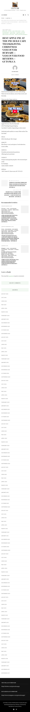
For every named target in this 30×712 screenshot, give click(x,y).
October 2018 (5, 633)
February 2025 (5, 358)
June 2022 (4, 474)
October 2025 (5, 330)
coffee (9, 31)
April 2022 (4, 481)
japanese (10, 253)
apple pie (4, 31)
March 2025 (4, 355)
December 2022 (5, 452)
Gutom (23, 32)
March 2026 (4, 312)
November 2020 (5, 543)
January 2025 (5, 362)
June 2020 (4, 561)
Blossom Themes (15, 704)
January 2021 (5, 535)
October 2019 (5, 590)
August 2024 (4, 380)
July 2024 (3, 384)
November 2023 (5, 413)
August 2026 (4, 294)
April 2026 (4, 308)
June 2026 (4, 301)
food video (12, 32)
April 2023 (4, 438)
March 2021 (4, 528)
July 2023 (3, 427)
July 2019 (3, 600)
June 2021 (4, 517)
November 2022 (5, 456)
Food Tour (4, 230)
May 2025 (3, 348)
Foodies (18, 32)
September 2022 (5, 463)
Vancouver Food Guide (8, 34)
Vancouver (12, 33)
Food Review (5, 32)
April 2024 (4, 395)
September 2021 (5, 507)
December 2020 (5, 539)
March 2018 (4, 658)
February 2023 (5, 445)
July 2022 (3, 470)
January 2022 (5, 492)
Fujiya (3, 250)
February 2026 (5, 315)
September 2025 (5, 333)
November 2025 (5, 326)
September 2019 (5, 593)
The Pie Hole (5, 33)
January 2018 (5, 665)
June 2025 (4, 344)
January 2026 (5, 319)
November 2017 (5, 673)
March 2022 (4, 485)
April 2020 (4, 568)
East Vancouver (16, 31)
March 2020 (4, 572)
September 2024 (5, 377)
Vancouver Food (20, 33)
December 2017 (5, 669)
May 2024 (3, 391)
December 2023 (5, 409)
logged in (11, 276)
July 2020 (4, 557)
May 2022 (3, 478)
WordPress (11, 706)
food (22, 31)
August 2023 (4, 423)
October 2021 (5, 503)
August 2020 (4, 553)
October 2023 (5, 416)
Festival (3, 208)
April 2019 (4, 611)
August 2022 (4, 467)
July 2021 (3, 514)
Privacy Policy (17, 706)
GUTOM (15, 8)
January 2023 (5, 449)
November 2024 (5, 369)
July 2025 (3, 340)
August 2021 (4, 510)
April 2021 (4, 525)
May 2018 (3, 651)
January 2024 (5, 405)
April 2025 (4, 351)
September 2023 (5, 420)
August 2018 (4, 640)
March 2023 (4, 442)
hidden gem (4, 253)
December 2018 (5, 626)
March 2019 (4, 615)
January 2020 (5, 579)
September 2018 (5, 636)
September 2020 (5, 550)
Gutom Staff (15, 71)
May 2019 (3, 608)
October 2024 (5, 373)
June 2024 (4, 387)
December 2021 (5, 496)
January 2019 (5, 622)
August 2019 (4, 597)
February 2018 (5, 662)
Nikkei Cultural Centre (7, 254)
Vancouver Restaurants (21, 34)
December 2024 (5, 366)
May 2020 (3, 564)
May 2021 (3, 521)
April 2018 (4, 655)
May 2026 (3, 304)
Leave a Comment (15, 74)
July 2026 (3, 297)
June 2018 (4, 647)
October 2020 (5, 546)
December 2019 (5, 582)
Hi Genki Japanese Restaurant (8, 251)
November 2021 (5, 499)
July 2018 (3, 644)
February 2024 (5, 402)
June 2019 (4, 604)
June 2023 (4, 431)
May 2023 (3, 434)
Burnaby (3, 248)
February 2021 (5, 532)
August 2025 (4, 337)
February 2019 (5, 618)
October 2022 (5, 460)
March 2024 (4, 398)
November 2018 (5, 629)
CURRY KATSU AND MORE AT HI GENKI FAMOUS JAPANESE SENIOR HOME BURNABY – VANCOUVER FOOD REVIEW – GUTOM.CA (9, 262)
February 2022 (5, 488)
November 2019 (5, 586)
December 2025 (5, 322)
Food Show (15, 229)
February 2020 (5, 575)
